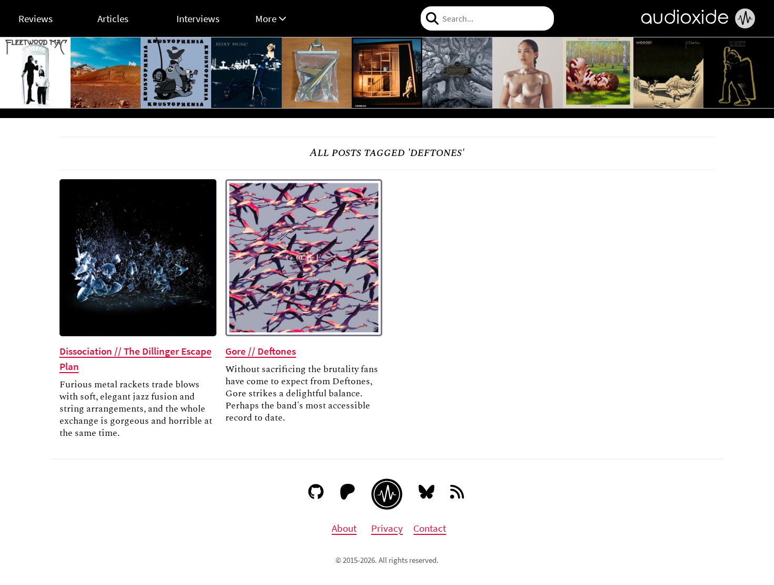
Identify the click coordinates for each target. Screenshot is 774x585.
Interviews (198, 18)
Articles (112, 18)
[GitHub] (316, 494)
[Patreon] (348, 494)
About (344, 528)
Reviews (35, 18)
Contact (429, 528)
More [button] (267, 18)
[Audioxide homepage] (387, 494)
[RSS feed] (458, 494)
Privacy (387, 528)
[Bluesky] (427, 494)
